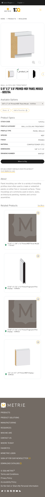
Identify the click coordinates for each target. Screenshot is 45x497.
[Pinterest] (8, 491)
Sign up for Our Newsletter (14, 458)
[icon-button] (33, 62)
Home (3, 19)
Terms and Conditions (10, 474)
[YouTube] (17, 491)
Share (5, 110)
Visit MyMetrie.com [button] (8, 171)
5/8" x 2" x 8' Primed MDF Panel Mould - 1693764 (19, 104)
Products (12, 19)
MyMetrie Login (8, 453)
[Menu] (40, 10)
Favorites (5, 448)
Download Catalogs (10, 463)
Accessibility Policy (8, 482)
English (20, 3)
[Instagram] (5, 491)
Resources (6, 427)
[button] (43, 74)
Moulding (23, 19)
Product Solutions (10, 417)
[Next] (11, 74)
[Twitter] (2, 491)
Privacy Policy (6, 478)
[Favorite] (38, 213)
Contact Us (6, 438)
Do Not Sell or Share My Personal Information (19, 486)
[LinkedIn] (14, 491)
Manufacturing (8, 422)
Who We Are (6, 433)
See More (41, 205)
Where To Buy (7, 443)
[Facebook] (11, 491)
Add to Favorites (19, 110)
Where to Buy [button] (22, 161)
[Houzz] (20, 491)
